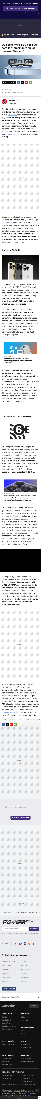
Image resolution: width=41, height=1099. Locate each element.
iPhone (21, 720)
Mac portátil (6, 965)
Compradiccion (7, 1064)
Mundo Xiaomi (7, 1029)
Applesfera (6, 1023)
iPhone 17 (5, 982)
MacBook (24, 977)
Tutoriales (24, 961)
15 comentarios (10, 83)
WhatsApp (6, 977)
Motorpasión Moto (27, 1047)
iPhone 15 (12, 115)
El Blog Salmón (26, 1058)
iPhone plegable (22, 35)
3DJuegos (24, 1017)
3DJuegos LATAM (27, 1075)
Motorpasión (25, 1044)
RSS (29, 943)
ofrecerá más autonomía (12, 712)
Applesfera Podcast (9, 961)
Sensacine (24, 1031)
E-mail (30, 82)
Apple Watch (25, 969)
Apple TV (5, 969)
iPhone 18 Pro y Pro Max (26, 912)
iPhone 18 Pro (9, 35)
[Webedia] (8, 1007)
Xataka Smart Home (9, 1026)
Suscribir (34, 929)
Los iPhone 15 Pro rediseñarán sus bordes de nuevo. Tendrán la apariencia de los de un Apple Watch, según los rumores (20, 498)
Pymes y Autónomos (28, 1061)
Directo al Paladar (8, 1044)
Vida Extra (24, 1020)
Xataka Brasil (6, 1078)
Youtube (20, 943)
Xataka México (7, 1075)
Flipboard (26, 82)
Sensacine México (27, 1078)
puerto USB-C (13, 134)
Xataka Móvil (6, 1020)
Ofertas (24, 973)
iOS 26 (23, 982)
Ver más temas (9, 988)
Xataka (4, 1017)
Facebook (18, 82)
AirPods (24, 965)
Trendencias (6, 1058)
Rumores (13, 720)
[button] (13, 100)
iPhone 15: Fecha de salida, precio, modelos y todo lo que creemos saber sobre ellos (18, 361)
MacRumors (7, 223)
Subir (33, 1006)
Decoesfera (6, 1061)
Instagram (25, 943)
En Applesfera (9, 356)
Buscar (38, 997)
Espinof (23, 1034)
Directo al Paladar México (11, 1084)
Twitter (22, 82)
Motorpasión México (28, 1084)
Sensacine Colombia (28, 1081)
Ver (21, 818)
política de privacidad (31, 933)
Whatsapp (34, 35)
